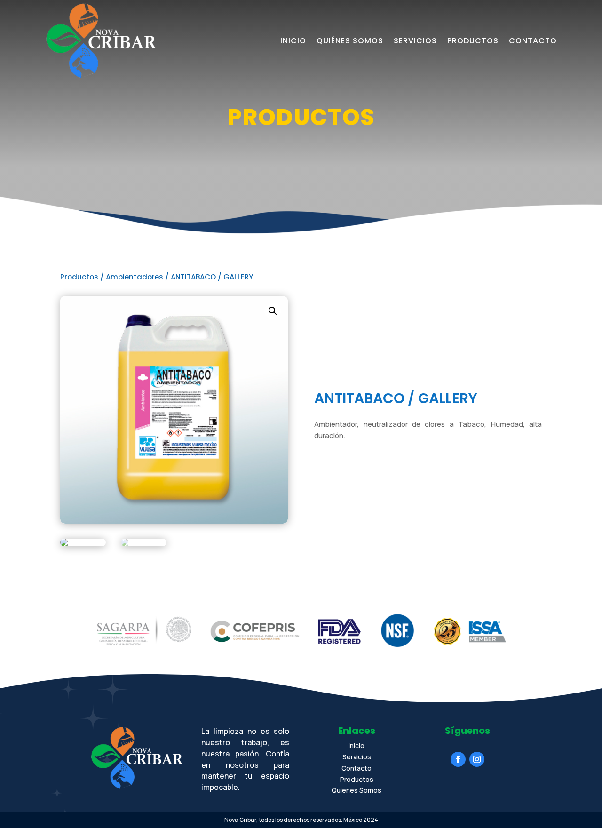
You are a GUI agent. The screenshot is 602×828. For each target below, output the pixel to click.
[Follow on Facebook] (458, 759)
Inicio (293, 40)
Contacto (533, 40)
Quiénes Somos (350, 40)
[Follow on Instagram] (476, 759)
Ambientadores (134, 277)
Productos (473, 40)
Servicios (415, 40)
